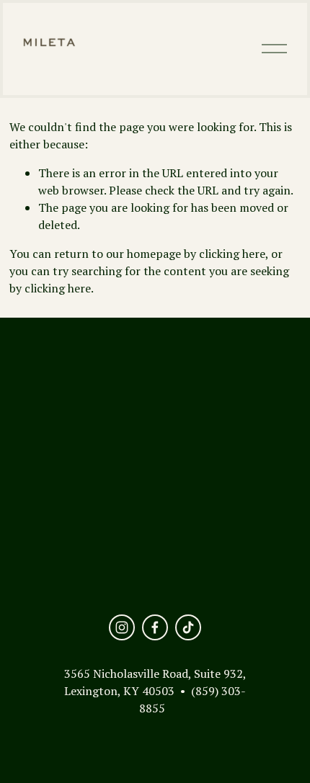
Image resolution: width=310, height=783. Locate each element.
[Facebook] (155, 627)
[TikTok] (188, 627)
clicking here (232, 253)
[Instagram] (122, 627)
